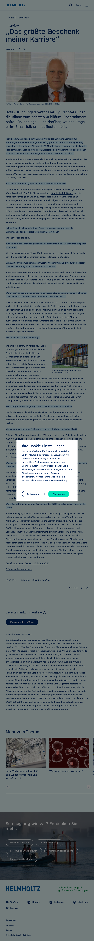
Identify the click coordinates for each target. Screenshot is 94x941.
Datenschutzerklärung (56, 480)
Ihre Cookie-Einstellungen (43, 446)
